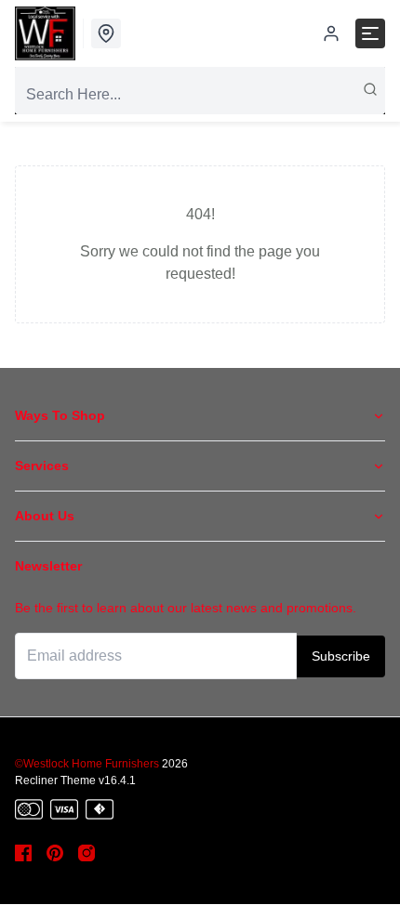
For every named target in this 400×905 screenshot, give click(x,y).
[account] (331, 33)
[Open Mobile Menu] (370, 33)
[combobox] (200, 94)
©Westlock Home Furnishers (87, 763)
